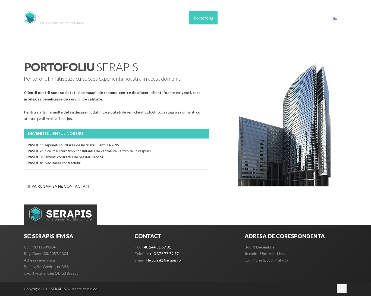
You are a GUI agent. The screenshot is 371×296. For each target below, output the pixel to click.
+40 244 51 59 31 (156, 247)
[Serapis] (54, 17)
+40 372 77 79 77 (164, 253)
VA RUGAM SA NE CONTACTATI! (61, 186)
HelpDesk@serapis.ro (163, 260)
